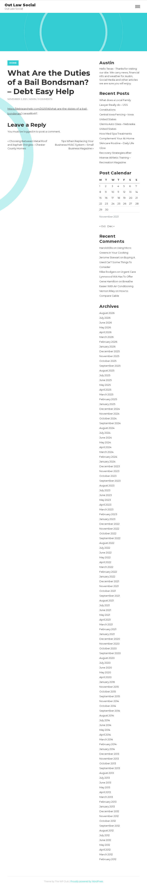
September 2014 (109, 710)
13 (130, 192)
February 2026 (108, 341)
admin (32, 99)
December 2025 (109, 351)
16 (106, 197)
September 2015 (109, 696)
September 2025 (109, 365)
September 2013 (109, 768)
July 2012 (104, 835)
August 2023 (106, 485)
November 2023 (109, 471)
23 (106, 203)
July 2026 (104, 317)
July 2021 (104, 605)
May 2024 (105, 442)
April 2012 (105, 849)
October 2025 (107, 361)
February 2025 (108, 399)
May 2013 (104, 787)
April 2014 (105, 734)
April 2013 (105, 792)
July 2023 (104, 490)
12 (124, 192)
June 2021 (105, 610)
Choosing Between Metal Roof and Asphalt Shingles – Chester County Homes (27, 145)
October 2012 (107, 820)
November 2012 (109, 816)
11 (118, 192)
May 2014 (104, 729)
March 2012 (106, 854)
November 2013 (109, 758)
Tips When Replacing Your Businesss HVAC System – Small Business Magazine (74, 145)
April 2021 (105, 619)
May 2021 (104, 614)
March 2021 (106, 624)
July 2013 (104, 777)
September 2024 (110, 423)
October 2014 (107, 706)
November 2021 (109, 586)
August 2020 (107, 658)
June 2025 (105, 380)
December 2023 (109, 466)
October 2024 (108, 418)
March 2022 (106, 567)
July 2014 (104, 720)
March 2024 (106, 452)
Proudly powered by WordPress (86, 881)
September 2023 (110, 480)
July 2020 (105, 662)
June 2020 (105, 667)
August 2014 (106, 715)
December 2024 (109, 408)
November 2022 (109, 528)
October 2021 (107, 591)
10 (113, 192)
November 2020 (109, 643)
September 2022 (109, 538)
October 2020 (108, 648)
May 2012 (104, 844)
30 (106, 209)
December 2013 (109, 753)
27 (130, 203)
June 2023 (105, 495)
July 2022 (104, 547)
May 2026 (105, 327)
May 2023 (105, 499)
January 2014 (107, 749)
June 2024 (105, 437)
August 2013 (106, 773)
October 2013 (107, 763)
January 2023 (107, 519)
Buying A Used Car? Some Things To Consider (117, 262)
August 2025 (106, 370)
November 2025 (109, 356)
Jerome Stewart (109, 257)
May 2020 (105, 672)
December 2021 (109, 581)
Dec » (110, 226)
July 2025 (104, 375)
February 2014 (108, 744)
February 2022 (108, 571)
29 (100, 209)
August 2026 (106, 313)
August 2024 (106, 428)
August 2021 (106, 600)
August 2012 (106, 830)
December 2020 (109, 638)
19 (124, 197)
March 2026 (106, 337)
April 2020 (105, 677)
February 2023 (108, 514)
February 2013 (108, 801)
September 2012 (109, 825)
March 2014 (106, 739)
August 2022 (106, 543)
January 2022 (107, 576)
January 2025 (107, 404)
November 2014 (109, 701)
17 (113, 197)
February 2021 (107, 629)
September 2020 (110, 653)
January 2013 (107, 806)
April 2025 (105, 389)
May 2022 (105, 557)
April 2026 (105, 332)
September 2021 (109, 595)
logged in (29, 131)
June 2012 (105, 840)
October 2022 (107, 533)
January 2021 (107, 634)
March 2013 (106, 797)
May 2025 (105, 384)
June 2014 (105, 725)
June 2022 (105, 552)
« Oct (102, 226)
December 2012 (109, 811)
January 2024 (107, 461)
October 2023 (108, 476)
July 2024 (104, 432)
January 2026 (107, 346)
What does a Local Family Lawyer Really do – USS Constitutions (115, 105)
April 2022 (105, 562)
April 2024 (105, 447)
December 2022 (109, 523)
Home (13, 63)
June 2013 (105, 782)
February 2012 (107, 859)
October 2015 (107, 691)
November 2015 (109, 686)
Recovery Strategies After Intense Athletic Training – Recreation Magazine (115, 157)
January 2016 (107, 682)
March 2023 (106, 509)
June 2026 (105, 322)
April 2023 (105, 504)
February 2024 (108, 456)
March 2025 (106, 394)
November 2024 (109, 413)
